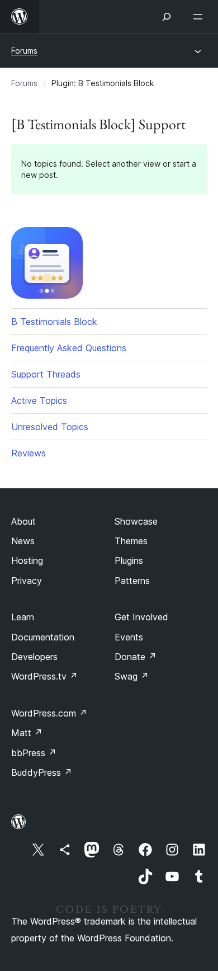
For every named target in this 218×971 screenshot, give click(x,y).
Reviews (28, 453)
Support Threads (45, 374)
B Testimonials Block (54, 321)
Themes (131, 540)
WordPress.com (49, 713)
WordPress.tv (44, 676)
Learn (22, 617)
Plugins (129, 560)
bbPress (33, 752)
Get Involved (141, 617)
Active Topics (39, 400)
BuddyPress (41, 772)
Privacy (26, 580)
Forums (24, 50)
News (23, 540)
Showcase (136, 521)
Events (129, 637)
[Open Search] (166, 17)
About (23, 521)
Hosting (27, 560)
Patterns (132, 580)
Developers (34, 656)
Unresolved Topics (49, 426)
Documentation (42, 637)
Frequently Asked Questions (68, 347)
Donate (136, 656)
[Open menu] (200, 17)
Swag (132, 676)
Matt (26, 732)
